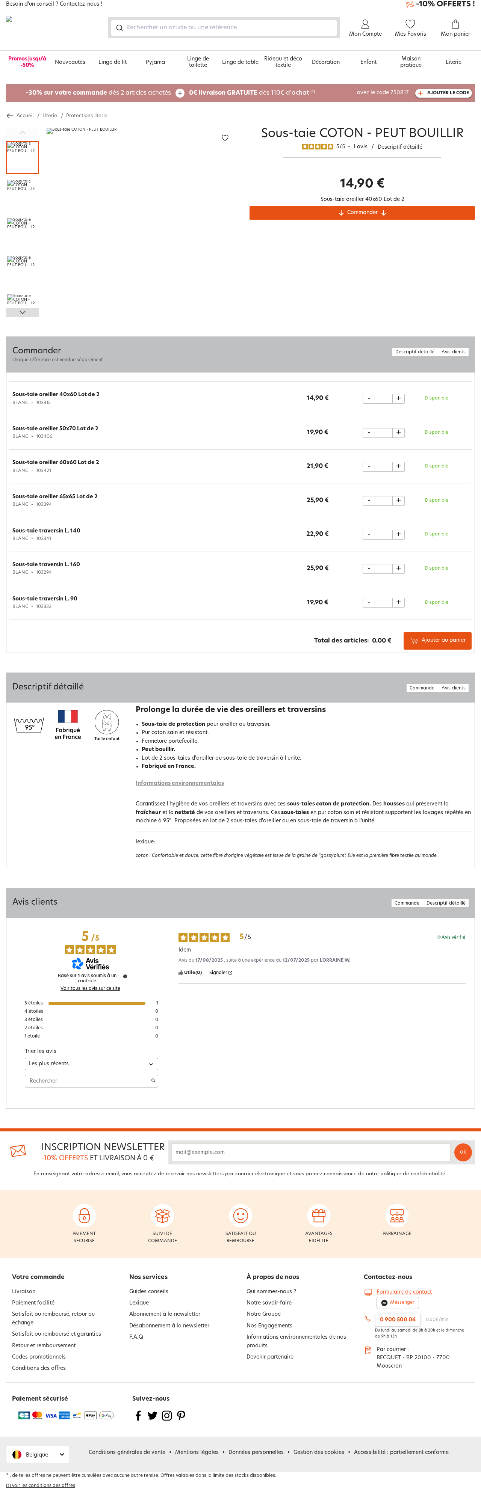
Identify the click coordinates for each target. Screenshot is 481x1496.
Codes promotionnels (39, 1357)
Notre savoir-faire (269, 1303)
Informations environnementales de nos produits (296, 1341)
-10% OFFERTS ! (445, 4)
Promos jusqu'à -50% (27, 62)
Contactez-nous (388, 1277)
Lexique (139, 1303)
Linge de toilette (198, 62)
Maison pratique (411, 62)
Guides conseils (148, 1292)
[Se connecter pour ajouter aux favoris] (225, 138)
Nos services (148, 1277)
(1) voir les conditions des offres (40, 1486)
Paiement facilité (33, 1303)
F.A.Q (136, 1337)
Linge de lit (112, 62)
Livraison (23, 1292)
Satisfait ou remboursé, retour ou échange (53, 1319)
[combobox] (224, 27)
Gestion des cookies (318, 1452)
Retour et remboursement (44, 1346)
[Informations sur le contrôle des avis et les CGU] (125, 976)
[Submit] (119, 27)
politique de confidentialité (412, 1174)
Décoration (326, 62)
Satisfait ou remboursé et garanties (56, 1334)
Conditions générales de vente (127, 1452)
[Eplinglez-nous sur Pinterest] (181, 1420)
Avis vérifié (453, 937)
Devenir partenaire (270, 1357)
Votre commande (38, 1277)
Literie (453, 62)
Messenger (402, 1302)
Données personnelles (256, 1452)
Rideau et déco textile (283, 62)
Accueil (25, 115)
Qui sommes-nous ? (271, 1292)
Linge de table (240, 62)
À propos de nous (273, 1277)
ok (463, 1152)
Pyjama (155, 62)
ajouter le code (448, 93)
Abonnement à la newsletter (164, 1314)
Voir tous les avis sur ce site (90, 988)
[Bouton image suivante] (22, 312)
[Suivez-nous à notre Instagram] (167, 1420)
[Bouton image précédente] (22, 132)
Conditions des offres (39, 1368)
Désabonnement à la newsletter (169, 1326)
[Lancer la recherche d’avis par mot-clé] (153, 1081)
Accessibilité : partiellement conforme (401, 1452)
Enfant (368, 62)
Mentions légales (197, 1452)
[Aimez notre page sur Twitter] (153, 1420)
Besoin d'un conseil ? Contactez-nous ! (54, 4)
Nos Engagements (269, 1326)
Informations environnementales (180, 783)
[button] (38, 1454)
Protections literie (86, 115)
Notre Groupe (264, 1314)
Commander (362, 213)
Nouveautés (70, 62)
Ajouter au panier (444, 640)
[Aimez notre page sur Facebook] (138, 1420)
